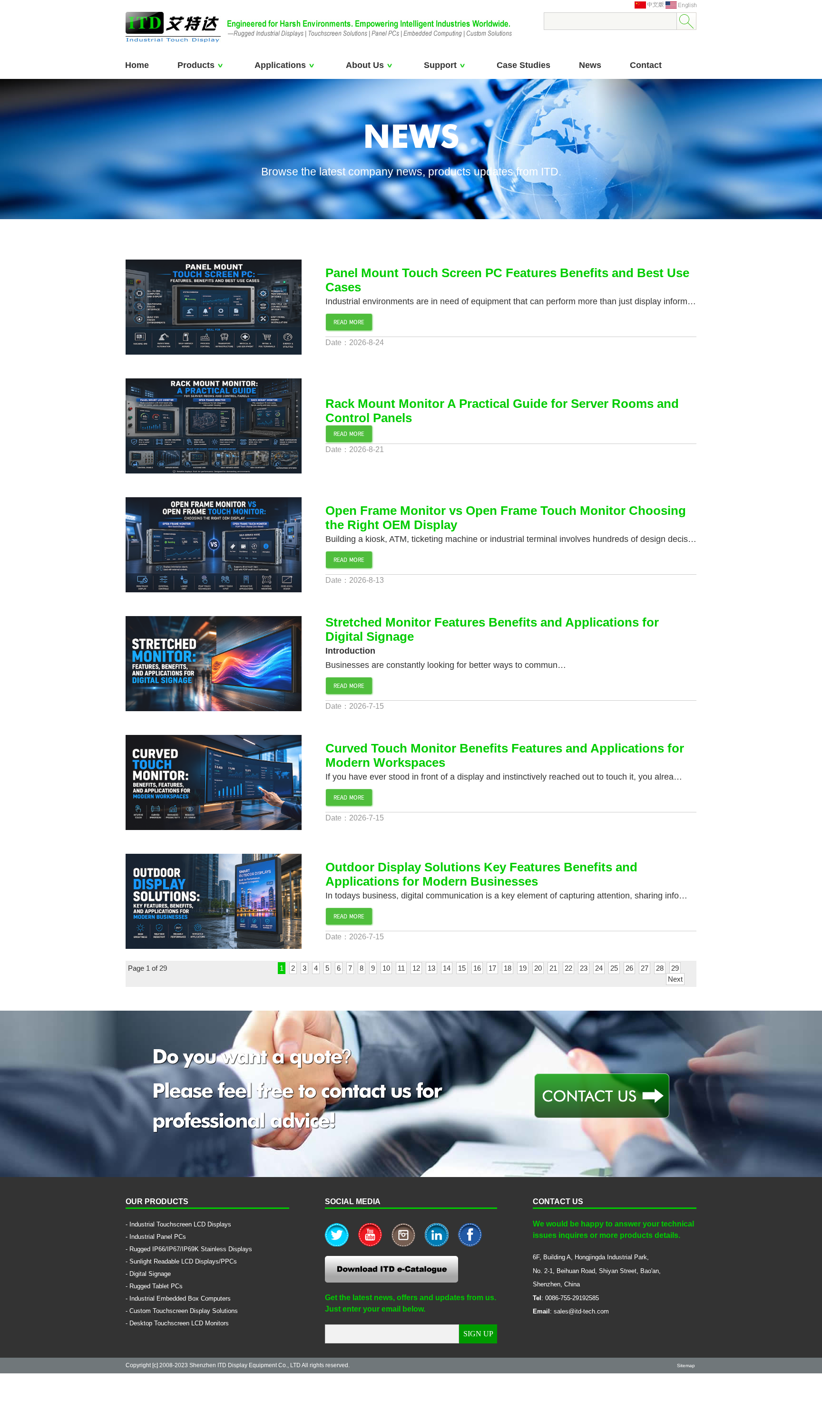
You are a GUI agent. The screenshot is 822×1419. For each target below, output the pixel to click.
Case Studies (523, 65)
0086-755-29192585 (572, 1298)
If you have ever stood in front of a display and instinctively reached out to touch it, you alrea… (503, 777)
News (590, 65)
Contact (646, 65)
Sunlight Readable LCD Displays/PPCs (183, 1261)
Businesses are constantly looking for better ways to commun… (445, 665)
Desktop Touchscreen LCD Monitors (179, 1323)
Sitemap (686, 1365)
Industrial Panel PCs (157, 1236)
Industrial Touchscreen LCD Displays (180, 1224)
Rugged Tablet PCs (156, 1286)
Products (196, 65)
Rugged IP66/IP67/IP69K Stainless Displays (190, 1249)
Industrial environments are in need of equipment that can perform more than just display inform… (510, 301)
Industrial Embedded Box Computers (180, 1298)
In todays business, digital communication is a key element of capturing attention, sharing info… (506, 895)
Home (137, 65)
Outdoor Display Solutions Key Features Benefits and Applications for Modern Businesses (481, 874)
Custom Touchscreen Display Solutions (183, 1310)
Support (440, 65)
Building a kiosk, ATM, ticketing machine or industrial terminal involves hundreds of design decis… (510, 539)
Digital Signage (150, 1273)
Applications (280, 65)
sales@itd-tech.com (581, 1311)
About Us (365, 65)
